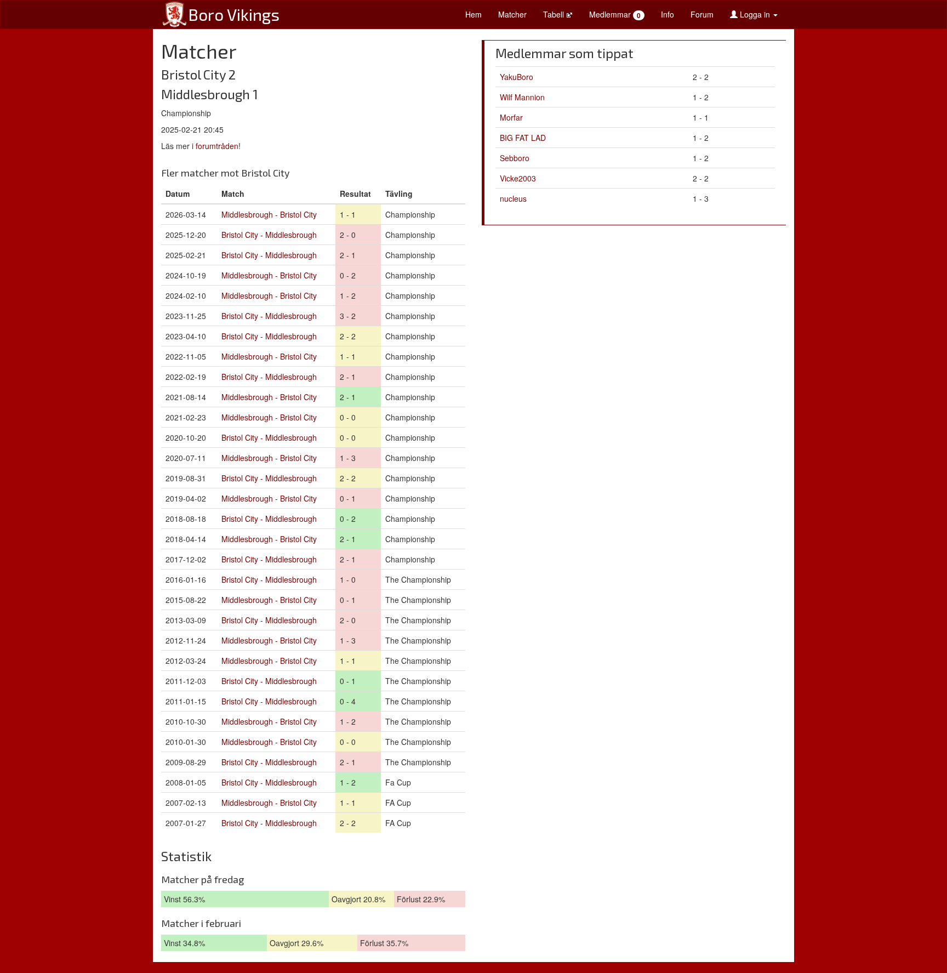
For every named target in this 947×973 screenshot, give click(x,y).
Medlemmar (615, 14)
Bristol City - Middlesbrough (269, 234)
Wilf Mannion (522, 97)
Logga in (755, 14)
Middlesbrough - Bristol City (269, 214)
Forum (702, 14)
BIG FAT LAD (523, 137)
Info (667, 14)
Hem (473, 14)
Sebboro (514, 157)
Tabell (554, 14)
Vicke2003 (518, 178)
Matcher (512, 14)
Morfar (511, 117)
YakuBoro (516, 76)
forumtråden (217, 145)
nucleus (513, 198)
